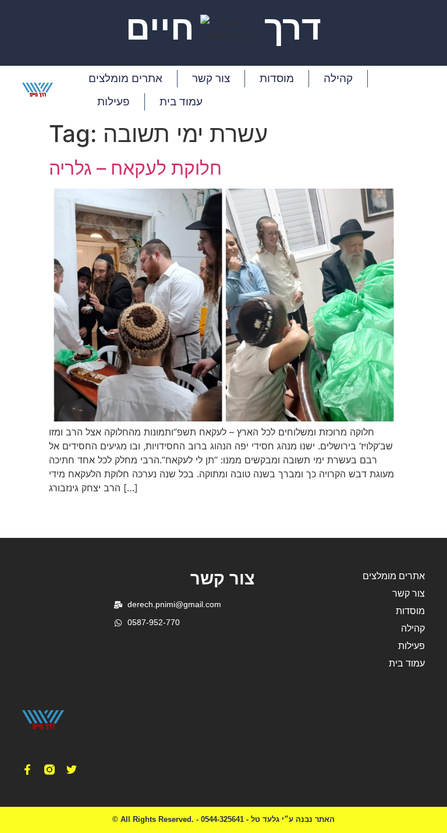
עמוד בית (181, 101)
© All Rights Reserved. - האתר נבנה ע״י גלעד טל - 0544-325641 (223, 819)
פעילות (113, 101)
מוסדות (277, 78)
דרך (292, 28)
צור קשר (211, 78)
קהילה (338, 78)
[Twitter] (71, 769)
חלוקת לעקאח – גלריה (135, 168)
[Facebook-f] (27, 769)
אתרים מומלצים (125, 78)
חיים (160, 28)
